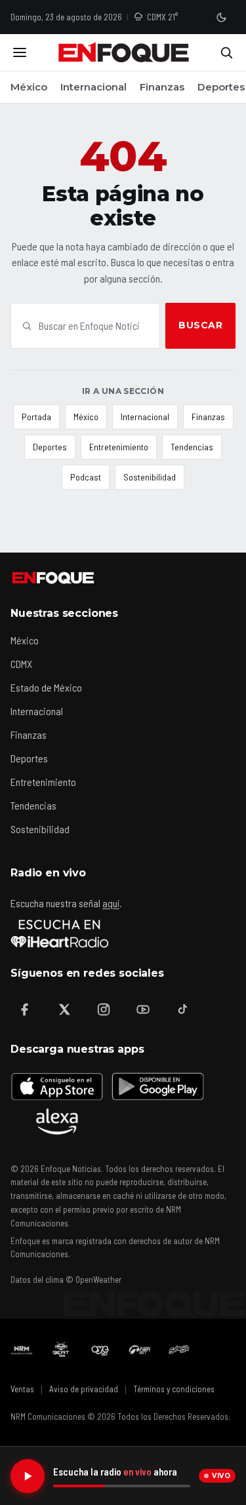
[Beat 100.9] (61, 1350)
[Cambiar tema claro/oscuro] (221, 17)
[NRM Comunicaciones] (21, 1350)
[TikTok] (182, 1009)
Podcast (85, 476)
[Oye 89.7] (100, 1350)
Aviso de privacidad (83, 1389)
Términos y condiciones (174, 1389)
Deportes (221, 87)
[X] (64, 1009)
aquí (110, 903)
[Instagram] (103, 1009)
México (28, 87)
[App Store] (57, 1086)
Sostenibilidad (149, 476)
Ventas (22, 1389)
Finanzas (162, 87)
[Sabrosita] (179, 1350)
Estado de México (46, 687)
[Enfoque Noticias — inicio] (123, 52)
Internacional (93, 87)
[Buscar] (226, 52)
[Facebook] (24, 1009)
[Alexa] (57, 1121)
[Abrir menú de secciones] (19, 52)
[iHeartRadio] (59, 933)
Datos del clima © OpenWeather (65, 1279)
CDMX (21, 663)
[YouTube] (143, 1009)
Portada (36, 416)
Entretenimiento (118, 446)
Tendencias (192, 446)
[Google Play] (156, 1086)
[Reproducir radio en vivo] (27, 1476)
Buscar (200, 325)
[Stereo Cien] (140, 1350)
